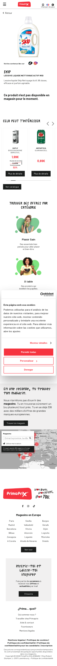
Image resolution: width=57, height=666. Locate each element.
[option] (43, 4)
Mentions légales (27, 630)
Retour (8, 12)
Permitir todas (28, 352)
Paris (11, 521)
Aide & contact (27, 622)
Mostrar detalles (38, 343)
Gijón (45, 529)
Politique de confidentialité (21, 643)
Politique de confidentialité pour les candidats (27, 644)
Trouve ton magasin (16, 423)
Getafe (45, 525)
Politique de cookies (37, 640)
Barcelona (11, 529)
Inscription (46, 645)
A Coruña (11, 541)
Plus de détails (15, 173)
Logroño (45, 533)
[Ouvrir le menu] (4, 4)
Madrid (11, 525)
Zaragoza (11, 537)
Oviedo (45, 541)
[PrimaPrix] (24, 4)
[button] (49, 123)
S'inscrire (28, 594)
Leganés (28, 537)
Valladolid (28, 525)
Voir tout (28, 549)
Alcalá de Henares (28, 541)
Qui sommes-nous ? (27, 614)
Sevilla (28, 521)
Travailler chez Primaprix (27, 618)
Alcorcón (28, 533)
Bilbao (11, 533)
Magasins (7, 433)
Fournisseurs (27, 626)
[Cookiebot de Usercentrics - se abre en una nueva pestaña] (41, 294)
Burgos (45, 521)
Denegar (28, 369)
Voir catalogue (12, 186)
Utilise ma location (13, 443)
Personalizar (26, 361)
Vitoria (28, 529)
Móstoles (45, 537)
